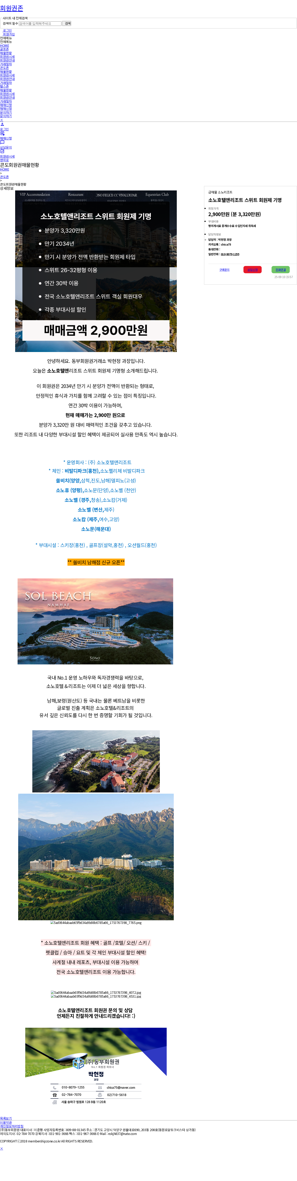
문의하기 (6, 112)
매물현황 (6, 52)
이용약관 (6, 1122)
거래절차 (6, 64)
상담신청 (253, 270)
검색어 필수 (10, 23)
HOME (4, 45)
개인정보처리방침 (11, 1126)
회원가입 (8, 34)
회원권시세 (7, 56)
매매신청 (6, 104)
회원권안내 (7, 60)
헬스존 (4, 86)
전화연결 (281, 270)
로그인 (7, 30)
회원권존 (11, 8)
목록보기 (6, 1118)
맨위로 (4, 160)
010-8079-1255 (230, 254)
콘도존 (4, 67)
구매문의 (224, 270)
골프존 (4, 49)
